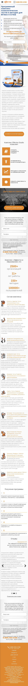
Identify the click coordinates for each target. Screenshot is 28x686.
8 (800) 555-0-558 (10, 252)
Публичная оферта (7, 247)
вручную (3, 515)
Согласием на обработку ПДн (13, 56)
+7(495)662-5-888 (15, 676)
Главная (14, 650)
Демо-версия (14, 655)
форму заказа (17, 515)
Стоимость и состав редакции (14, 134)
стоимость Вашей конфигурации (16, 504)
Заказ (14, 661)
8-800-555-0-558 (15, 647)
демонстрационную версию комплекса (12, 496)
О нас (14, 657)
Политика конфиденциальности (14, 680)
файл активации (16, 525)
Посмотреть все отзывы (14, 596)
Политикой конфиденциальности (14, 57)
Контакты (14, 663)
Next (24, 565)
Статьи (14, 659)
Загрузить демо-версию (14, 208)
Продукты (14, 652)
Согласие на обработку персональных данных (14, 681)
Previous (3, 565)
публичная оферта (14, 59)
